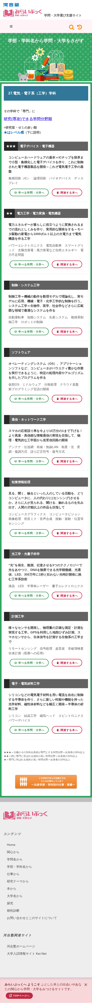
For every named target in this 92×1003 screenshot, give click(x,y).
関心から (13, 852)
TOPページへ (21, 995)
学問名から (15, 859)
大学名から (15, 896)
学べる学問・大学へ (31, 192)
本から (11, 888)
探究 (10, 903)
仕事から (13, 874)
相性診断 (13, 910)
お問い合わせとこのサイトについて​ (32, 918)
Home (11, 844)
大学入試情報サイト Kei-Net (26, 953)
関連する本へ (69, 192)
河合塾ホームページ (21, 946)
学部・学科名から (19, 866)
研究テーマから (18, 881)
